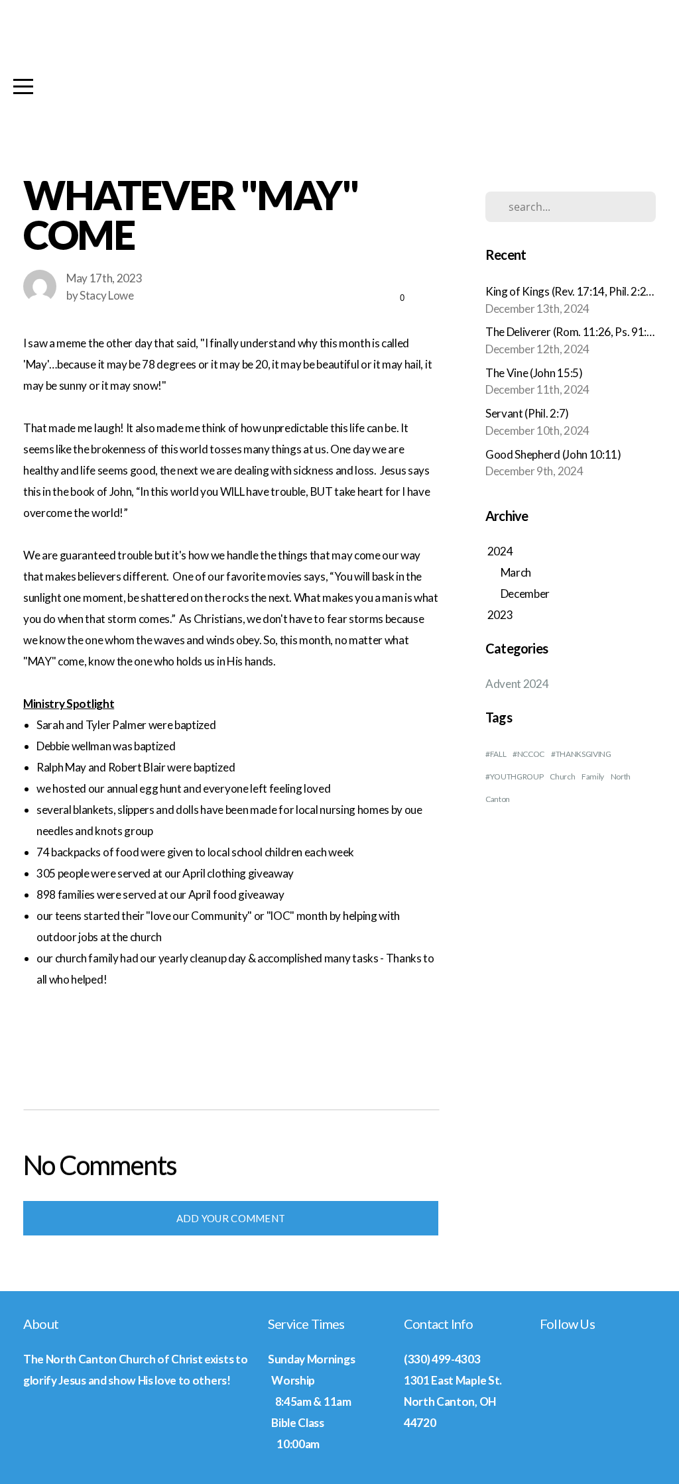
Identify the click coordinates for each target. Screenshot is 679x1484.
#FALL (495, 754)
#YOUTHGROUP (514, 776)
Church (562, 776)
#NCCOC (528, 754)
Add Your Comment (231, 1218)
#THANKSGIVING (581, 754)
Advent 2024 (516, 684)
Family (593, 776)
